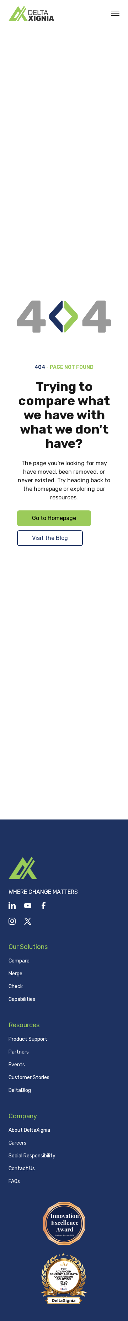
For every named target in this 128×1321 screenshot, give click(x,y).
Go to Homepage (54, 518)
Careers (17, 1143)
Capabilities (22, 999)
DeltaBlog (20, 1090)
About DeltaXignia (29, 1130)
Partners (19, 1052)
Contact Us (22, 1169)
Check (16, 986)
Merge (15, 974)
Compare (19, 961)
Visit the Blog (50, 538)
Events (17, 1065)
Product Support (28, 1039)
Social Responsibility (32, 1156)
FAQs (14, 1181)
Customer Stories (29, 1078)
